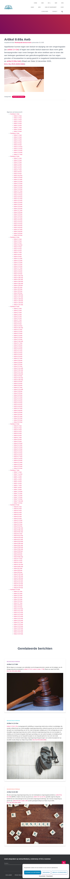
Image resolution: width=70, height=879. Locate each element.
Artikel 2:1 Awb (18, 135)
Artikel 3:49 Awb (18, 233)
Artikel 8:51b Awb (18, 537)
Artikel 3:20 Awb (18, 196)
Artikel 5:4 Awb (18, 314)
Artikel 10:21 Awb (18, 630)
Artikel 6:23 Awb (18, 466)
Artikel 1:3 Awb (18, 119)
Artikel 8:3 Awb (18, 510)
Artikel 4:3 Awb (18, 243)
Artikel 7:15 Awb (18, 503)
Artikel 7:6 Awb (18, 483)
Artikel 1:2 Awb (18, 117)
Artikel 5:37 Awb (18, 387)
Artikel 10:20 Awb (18, 628)
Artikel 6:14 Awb (18, 451)
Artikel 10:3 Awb (18, 595)
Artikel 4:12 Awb (18, 260)
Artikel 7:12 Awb (18, 495)
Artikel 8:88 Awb (18, 570)
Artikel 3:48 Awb (18, 231)
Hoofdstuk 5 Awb (14, 306)
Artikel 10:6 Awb (18, 601)
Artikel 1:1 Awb (18, 116)
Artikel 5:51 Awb (18, 416)
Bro (62, 3)
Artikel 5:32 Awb (18, 375)
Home (35, 3)
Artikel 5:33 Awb (18, 381)
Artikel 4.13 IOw (12, 723)
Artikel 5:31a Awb (18, 368)
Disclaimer (9, 875)
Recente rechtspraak (18, 96)
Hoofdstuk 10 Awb (15, 589)
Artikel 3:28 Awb (18, 212)
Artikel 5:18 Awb (18, 345)
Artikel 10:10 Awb (18, 609)
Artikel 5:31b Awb (18, 370)
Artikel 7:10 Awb (18, 491)
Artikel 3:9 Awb (18, 173)
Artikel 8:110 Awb (18, 580)
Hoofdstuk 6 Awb (14, 424)
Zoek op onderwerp (50, 7)
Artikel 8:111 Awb (18, 582)
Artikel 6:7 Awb (18, 437)
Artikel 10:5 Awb (18, 599)
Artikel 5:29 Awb (18, 362)
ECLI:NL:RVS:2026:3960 (13, 671)
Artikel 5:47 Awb (18, 408)
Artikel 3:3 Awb (18, 162)
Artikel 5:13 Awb (18, 333)
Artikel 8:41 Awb (18, 533)
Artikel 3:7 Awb (18, 170)
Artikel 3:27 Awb (18, 210)
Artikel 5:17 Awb (18, 343)
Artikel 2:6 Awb (18, 144)
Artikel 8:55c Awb (18, 545)
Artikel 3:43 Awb (18, 221)
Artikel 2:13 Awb (18, 146)
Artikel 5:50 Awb (18, 414)
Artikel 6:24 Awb (18, 468)
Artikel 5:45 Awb (18, 404)
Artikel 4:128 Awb (18, 299)
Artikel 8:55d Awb (18, 547)
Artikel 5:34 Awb (18, 383)
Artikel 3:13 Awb (18, 183)
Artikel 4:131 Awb (18, 304)
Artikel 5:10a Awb (18, 327)
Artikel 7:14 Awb (18, 499)
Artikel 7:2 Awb (18, 476)
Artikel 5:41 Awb (18, 397)
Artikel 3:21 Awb (18, 198)
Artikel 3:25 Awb (18, 206)
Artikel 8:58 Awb (18, 553)
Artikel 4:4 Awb (18, 246)
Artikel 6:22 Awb (18, 464)
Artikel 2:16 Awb (18, 152)
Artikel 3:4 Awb (18, 164)
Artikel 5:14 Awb (18, 335)
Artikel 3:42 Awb (18, 220)
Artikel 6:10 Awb (18, 443)
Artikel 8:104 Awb (18, 574)
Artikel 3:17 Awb (18, 191)
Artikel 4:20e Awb (18, 283)
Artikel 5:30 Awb (18, 364)
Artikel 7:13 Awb (18, 497)
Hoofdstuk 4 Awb (14, 237)
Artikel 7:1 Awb (18, 472)
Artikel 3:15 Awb (18, 187)
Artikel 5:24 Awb (18, 354)
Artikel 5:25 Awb (18, 356)
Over (62, 7)
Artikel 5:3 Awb (18, 312)
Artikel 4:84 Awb (18, 293)
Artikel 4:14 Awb (18, 264)
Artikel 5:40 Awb (18, 395)
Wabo (32, 7)
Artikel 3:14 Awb (18, 185)
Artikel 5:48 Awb (18, 410)
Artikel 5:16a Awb (18, 341)
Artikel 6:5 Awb (18, 433)
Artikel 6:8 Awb (18, 439)
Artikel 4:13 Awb (18, 262)
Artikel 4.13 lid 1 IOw (12, 726)
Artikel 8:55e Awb (18, 549)
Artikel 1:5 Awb (18, 123)
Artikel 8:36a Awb (18, 528)
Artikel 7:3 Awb (18, 478)
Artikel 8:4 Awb (18, 512)
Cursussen (44, 11)
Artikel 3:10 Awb (18, 177)
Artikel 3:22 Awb (18, 200)
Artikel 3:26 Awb (18, 208)
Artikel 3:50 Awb (18, 235)
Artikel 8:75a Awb (18, 564)
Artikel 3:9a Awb (18, 175)
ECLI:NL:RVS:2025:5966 (14, 64)
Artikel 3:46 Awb (18, 227)
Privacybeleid (42, 876)
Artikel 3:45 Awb (18, 225)
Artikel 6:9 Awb (18, 441)
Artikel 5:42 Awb (18, 399)
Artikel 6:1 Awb (18, 426)
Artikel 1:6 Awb (18, 125)
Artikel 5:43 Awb (18, 401)
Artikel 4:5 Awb (18, 248)
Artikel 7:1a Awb (18, 474)
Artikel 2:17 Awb (18, 154)
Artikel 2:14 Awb (18, 148)
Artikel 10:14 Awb (18, 616)
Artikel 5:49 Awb (18, 412)
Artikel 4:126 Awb (18, 295)
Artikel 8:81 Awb (18, 568)
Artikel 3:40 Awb (18, 216)
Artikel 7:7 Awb (18, 485)
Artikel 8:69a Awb (18, 556)
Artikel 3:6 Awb (18, 168)
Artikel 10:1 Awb (18, 591)
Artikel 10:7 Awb (18, 603)
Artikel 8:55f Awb (18, 551)
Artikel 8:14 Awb (18, 522)
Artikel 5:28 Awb (18, 360)
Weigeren (46, 872)
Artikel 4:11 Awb (18, 258)
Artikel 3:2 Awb (18, 160)
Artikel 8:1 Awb (18, 506)
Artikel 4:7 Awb (18, 252)
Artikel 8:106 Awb (18, 576)
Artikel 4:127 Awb (18, 297)
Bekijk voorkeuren (59, 872)
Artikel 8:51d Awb (18, 541)
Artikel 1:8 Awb (18, 129)
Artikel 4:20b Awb (18, 277)
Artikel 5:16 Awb (18, 339)
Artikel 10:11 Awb (18, 610)
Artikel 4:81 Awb (18, 287)
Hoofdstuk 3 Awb (14, 156)
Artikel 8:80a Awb (18, 566)
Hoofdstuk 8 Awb (14, 504)
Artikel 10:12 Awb (18, 612)
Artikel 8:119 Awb (18, 587)
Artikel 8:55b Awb (18, 543)
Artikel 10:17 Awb (18, 622)
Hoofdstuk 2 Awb (14, 133)
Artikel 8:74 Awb (18, 560)
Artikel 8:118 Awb (18, 585)
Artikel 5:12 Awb (18, 331)
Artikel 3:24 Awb (18, 204)
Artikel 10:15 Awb (18, 618)
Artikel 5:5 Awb (18, 316)
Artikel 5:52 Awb (18, 418)
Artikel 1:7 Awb (18, 127)
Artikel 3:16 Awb (18, 189)
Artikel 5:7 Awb (18, 320)
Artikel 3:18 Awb (18, 193)
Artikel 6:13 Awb (18, 449)
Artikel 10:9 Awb (18, 607)
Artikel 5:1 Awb (18, 308)
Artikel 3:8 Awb (18, 171)
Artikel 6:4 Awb (18, 431)
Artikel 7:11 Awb (18, 493)
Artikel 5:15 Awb (18, 337)
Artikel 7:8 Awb (18, 487)
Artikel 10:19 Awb (18, 626)
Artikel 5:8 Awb (18, 322)
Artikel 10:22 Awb (18, 632)
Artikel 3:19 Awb (18, 195)
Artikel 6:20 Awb (18, 460)
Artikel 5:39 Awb (18, 393)
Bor (56, 3)
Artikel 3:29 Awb (18, 214)
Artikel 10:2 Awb (18, 593)
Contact (54, 11)
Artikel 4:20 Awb (18, 273)
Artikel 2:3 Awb (18, 139)
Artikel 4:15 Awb (18, 266)
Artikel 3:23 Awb (18, 202)
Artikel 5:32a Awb (18, 377)
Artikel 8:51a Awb (18, 535)
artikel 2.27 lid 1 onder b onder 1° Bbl (34, 669)
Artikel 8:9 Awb (18, 518)
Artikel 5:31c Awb (18, 372)
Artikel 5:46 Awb (18, 406)
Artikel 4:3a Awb (18, 245)
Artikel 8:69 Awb (18, 555)
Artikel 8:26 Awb (18, 526)
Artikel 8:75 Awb (18, 562)
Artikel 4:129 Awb (18, 300)
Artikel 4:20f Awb (18, 285)
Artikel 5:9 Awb (18, 324)
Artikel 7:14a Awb (18, 501)
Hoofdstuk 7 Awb (14, 470)
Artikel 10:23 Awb (18, 634)
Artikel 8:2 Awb (18, 508)
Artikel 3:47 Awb (18, 229)
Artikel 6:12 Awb (18, 447)
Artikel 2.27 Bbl (12, 664)
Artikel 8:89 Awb (18, 572)
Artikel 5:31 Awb (18, 366)
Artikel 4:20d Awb (18, 281)
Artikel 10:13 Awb (18, 614)
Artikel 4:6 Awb (18, 250)
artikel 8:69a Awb (14, 61)
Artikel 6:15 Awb (18, 453)
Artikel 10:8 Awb (18, 605)
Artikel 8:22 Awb (18, 524)
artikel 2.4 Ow (13, 50)
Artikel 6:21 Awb (18, 462)
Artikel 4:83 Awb (18, 291)
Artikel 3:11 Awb (18, 179)
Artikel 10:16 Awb (18, 620)
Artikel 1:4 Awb (18, 121)
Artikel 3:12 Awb (18, 181)
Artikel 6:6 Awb (18, 435)
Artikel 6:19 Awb (18, 458)
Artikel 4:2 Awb (18, 241)
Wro (39, 7)
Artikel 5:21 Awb (18, 350)
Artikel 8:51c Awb (18, 539)
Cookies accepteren (32, 872)
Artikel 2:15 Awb (18, 150)
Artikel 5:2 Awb (18, 310)
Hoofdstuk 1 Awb (14, 114)
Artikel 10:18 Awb (18, 624)
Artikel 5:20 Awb (18, 349)
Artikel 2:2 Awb (18, 137)
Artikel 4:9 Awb (18, 256)
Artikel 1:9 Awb (18, 131)
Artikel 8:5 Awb (18, 514)
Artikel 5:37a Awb (18, 389)
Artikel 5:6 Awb (18, 318)
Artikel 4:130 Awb (18, 302)
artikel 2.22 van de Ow (39, 796)
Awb (42, 3)
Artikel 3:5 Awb (18, 166)
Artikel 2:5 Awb (18, 143)
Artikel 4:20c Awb (18, 279)
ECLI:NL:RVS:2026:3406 (39, 739)
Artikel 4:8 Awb (18, 254)
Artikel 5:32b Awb (18, 379)
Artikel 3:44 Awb (18, 223)
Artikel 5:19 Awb (18, 347)
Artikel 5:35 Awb (18, 385)
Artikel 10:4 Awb (18, 597)
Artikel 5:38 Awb (18, 391)
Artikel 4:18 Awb (18, 270)
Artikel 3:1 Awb (18, 158)
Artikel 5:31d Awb (18, 374)
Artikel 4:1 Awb (18, 239)
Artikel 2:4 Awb (18, 141)
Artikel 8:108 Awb (18, 578)
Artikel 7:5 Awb (18, 481)
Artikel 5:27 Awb (18, 358)
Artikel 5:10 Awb (18, 325)
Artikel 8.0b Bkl (12, 792)
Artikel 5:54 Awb (18, 422)
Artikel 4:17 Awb (18, 268)
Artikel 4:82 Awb (18, 289)
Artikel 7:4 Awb (18, 479)
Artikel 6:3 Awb (18, 429)
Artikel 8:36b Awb (18, 530)
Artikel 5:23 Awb (18, 352)
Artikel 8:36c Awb (18, 531)
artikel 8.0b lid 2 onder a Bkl (20, 800)
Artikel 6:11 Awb (18, 445)
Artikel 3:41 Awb (18, 218)
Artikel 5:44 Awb (18, 402)
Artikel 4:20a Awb (18, 275)
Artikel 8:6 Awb (18, 516)
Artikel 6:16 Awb (18, 454)
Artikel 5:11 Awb (18, 329)
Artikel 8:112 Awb (18, 583)
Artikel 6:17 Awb (18, 456)
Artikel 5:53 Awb (18, 420)
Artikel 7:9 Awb (18, 489)
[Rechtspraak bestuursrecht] (8, 7)
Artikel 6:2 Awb (18, 428)
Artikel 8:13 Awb (18, 520)
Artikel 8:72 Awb (18, 558)
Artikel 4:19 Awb (18, 272)
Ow (49, 3)
